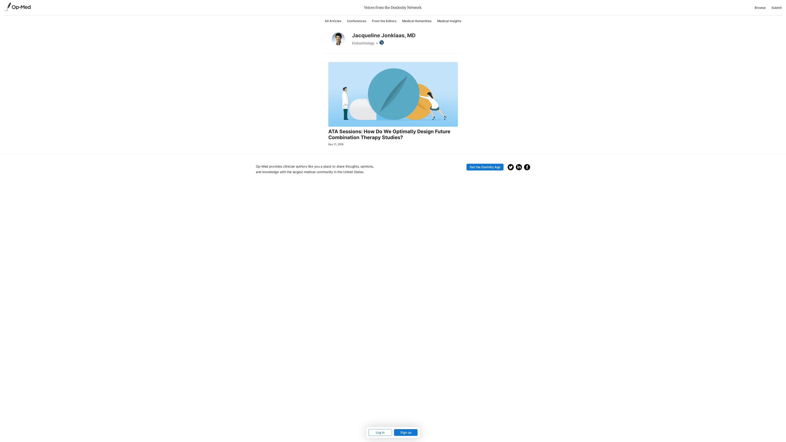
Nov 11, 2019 (335, 144)
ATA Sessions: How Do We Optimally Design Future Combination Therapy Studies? (389, 134)
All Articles (333, 21)
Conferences (356, 21)
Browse (760, 7)
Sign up (405, 432)
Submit (776, 7)
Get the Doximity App (485, 167)
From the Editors (384, 21)
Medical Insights (449, 21)
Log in (380, 432)
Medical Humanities (416, 21)
